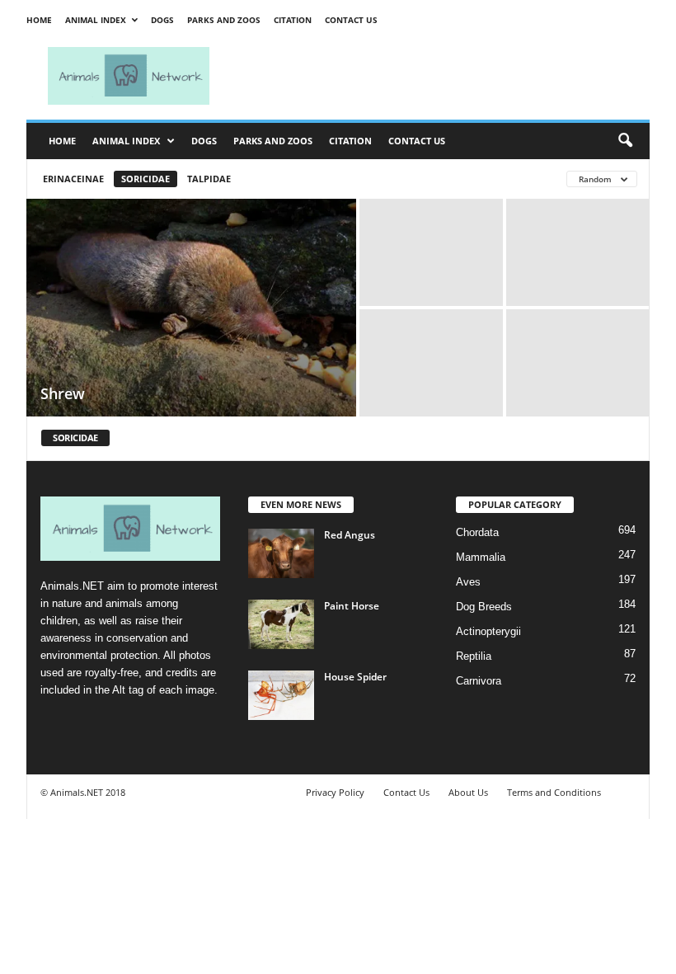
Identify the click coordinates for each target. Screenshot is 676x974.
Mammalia (480, 557)
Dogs (162, 20)
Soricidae (145, 178)
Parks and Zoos (224, 20)
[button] (625, 141)
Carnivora (478, 681)
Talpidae (209, 178)
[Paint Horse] (281, 624)
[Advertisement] (440, 76)
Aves (468, 582)
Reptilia (473, 656)
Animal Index (95, 20)
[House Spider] (281, 695)
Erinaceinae (73, 178)
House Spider (355, 677)
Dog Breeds (484, 606)
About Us (468, 792)
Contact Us (351, 20)
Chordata (477, 532)
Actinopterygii (488, 631)
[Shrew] (191, 309)
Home (39, 20)
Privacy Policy (335, 792)
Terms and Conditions (554, 792)
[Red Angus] (281, 553)
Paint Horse (351, 606)
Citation (293, 20)
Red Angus (349, 535)
